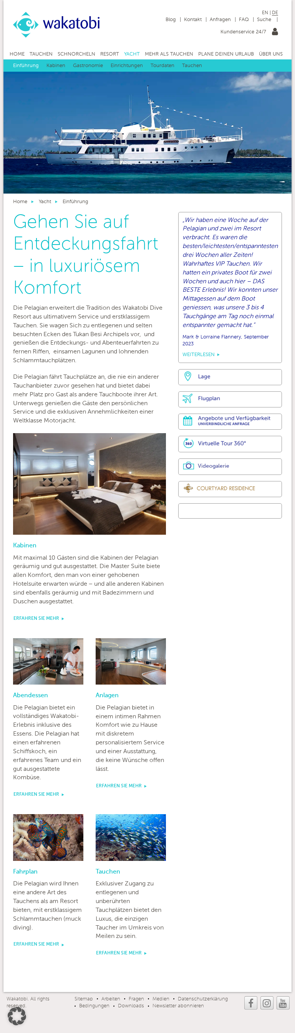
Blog (171, 19)
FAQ (244, 19)
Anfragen (220, 19)
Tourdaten (162, 65)
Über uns (271, 54)
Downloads (131, 1005)
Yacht (132, 54)
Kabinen (55, 65)
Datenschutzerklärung (203, 999)
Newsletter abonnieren (178, 1005)
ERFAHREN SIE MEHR (36, 618)
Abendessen (30, 696)
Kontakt (193, 19)
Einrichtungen (127, 65)
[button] (17, 1016)
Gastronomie (88, 65)
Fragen (136, 999)
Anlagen (107, 696)
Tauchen (41, 54)
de (275, 13)
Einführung (26, 65)
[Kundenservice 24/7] (275, 33)
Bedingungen (94, 1005)
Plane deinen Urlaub (226, 54)
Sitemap (84, 999)
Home (17, 54)
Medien (160, 999)
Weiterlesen (198, 354)
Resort (109, 54)
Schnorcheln (76, 54)
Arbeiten (110, 999)
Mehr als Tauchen (169, 54)
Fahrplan (25, 872)
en (265, 13)
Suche (265, 19)
